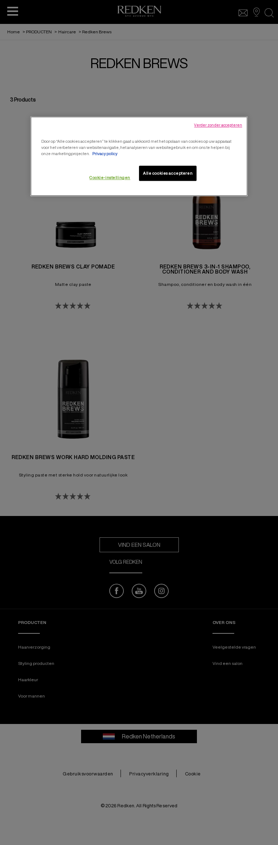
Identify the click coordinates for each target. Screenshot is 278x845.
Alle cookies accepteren (168, 173)
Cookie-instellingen (109, 177)
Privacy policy (104, 153)
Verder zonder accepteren (218, 125)
